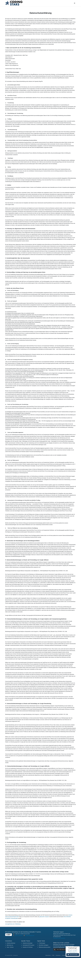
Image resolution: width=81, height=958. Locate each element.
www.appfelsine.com (9, 924)
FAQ (53, 955)
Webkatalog (18, 924)
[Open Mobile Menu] (74, 3)
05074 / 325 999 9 (19, 935)
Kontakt (63, 955)
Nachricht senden (73, 954)
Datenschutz (48, 955)
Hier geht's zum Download (59, 938)
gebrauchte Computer (44, 916)
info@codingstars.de (30, 935)
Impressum (58, 955)
